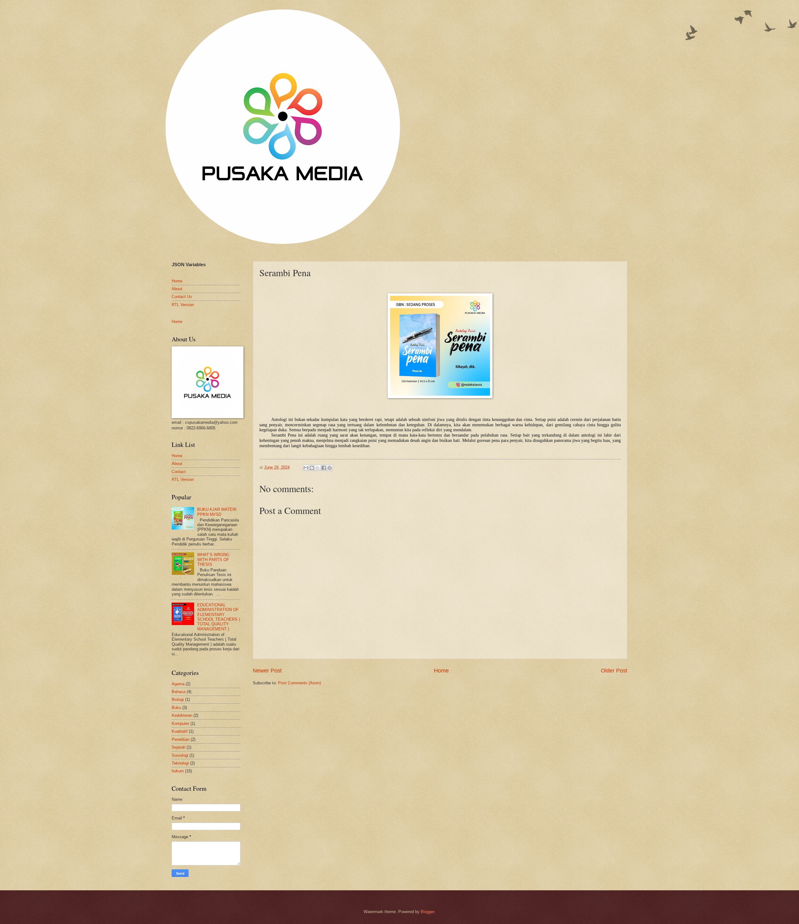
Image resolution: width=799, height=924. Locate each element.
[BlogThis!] (312, 468)
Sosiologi (180, 755)
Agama (178, 684)
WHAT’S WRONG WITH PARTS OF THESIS (213, 559)
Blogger (427, 911)
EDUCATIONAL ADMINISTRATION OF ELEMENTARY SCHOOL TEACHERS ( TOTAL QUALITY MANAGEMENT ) (218, 617)
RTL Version (183, 304)
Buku (176, 707)
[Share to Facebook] (324, 468)
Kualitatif (180, 731)
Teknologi (180, 763)
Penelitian (180, 739)
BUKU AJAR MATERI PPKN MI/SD (217, 511)
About (177, 288)
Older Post (614, 670)
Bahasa (178, 691)
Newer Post (267, 670)
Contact (179, 471)
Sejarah (178, 747)
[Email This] (306, 468)
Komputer (180, 723)
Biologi (178, 699)
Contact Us (182, 296)
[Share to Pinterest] (329, 468)
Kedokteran (182, 715)
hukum (178, 771)
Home (441, 670)
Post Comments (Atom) (299, 683)
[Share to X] (318, 468)
